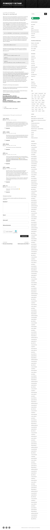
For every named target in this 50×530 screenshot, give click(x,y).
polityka (43, 100)
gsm (32, 96)
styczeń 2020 (33, 288)
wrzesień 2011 (33, 471)
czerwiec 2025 (33, 169)
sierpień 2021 (33, 253)
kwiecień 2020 (33, 282)
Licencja (32, 132)
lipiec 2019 (33, 299)
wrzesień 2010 (33, 493)
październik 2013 (34, 425)
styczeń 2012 (33, 463)
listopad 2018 (33, 313)
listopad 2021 (33, 247)
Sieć (32, 72)
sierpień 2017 (33, 341)
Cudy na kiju (33, 33)
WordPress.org (33, 87)
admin (33, 93)
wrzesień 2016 (33, 361)
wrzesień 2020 (33, 273)
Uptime (32, 26)
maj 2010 (32, 500)
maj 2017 (32, 346)
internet (39, 96)
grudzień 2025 (33, 158)
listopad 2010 (33, 489)
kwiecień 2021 (33, 260)
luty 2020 (32, 286)
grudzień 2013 (33, 421)
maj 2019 (32, 302)
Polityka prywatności (34, 137)
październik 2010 (34, 491)
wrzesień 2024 (33, 185)
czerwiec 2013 (33, 432)
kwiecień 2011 (33, 480)
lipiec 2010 (33, 496)
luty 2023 (32, 220)
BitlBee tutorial (33, 116)
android (36, 93)
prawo (39, 102)
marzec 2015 (33, 394)
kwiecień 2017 (33, 348)
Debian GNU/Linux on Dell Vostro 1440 (37, 118)
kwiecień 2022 (33, 238)
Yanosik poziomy (33, 130)
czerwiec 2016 (33, 366)
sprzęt (45, 107)
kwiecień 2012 (33, 458)
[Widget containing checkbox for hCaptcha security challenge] (10, 232)
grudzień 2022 (33, 224)
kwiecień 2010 (33, 502)
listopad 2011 (33, 467)
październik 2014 (34, 403)
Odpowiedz (8, 128)
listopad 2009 (33, 511)
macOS (32, 65)
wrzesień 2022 (33, 229)
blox (32, 95)
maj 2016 (32, 368)
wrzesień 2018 (33, 317)
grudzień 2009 (33, 509)
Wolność (32, 76)
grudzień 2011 (33, 465)
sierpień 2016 (33, 363)
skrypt (42, 107)
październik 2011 (33, 469)
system (36, 109)
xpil (31, 50)
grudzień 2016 (33, 355)
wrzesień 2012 (33, 449)
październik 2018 (34, 315)
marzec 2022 (33, 240)
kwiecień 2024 (33, 194)
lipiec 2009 (33, 518)
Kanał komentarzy (34, 85)
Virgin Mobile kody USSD (35, 126)
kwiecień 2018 (33, 326)
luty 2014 (32, 418)
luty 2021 (32, 264)
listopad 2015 (33, 379)
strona (33, 109)
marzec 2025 (33, 174)
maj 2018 (32, 324)
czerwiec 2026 (33, 147)
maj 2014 (32, 412)
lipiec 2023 (33, 211)
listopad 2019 (33, 291)
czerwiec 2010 (33, 498)
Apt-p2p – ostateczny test (8, 100)
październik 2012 (34, 447)
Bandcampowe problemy (35, 31)
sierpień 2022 (33, 231)
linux (13, 108)
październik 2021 (34, 249)
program (43, 102)
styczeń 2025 (33, 178)
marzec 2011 (33, 482)
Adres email (5, 220)
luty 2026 (32, 154)
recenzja (33, 105)
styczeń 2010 (33, 507)
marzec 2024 (33, 196)
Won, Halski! (33, 24)
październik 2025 (34, 161)
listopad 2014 (33, 401)
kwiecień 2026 (33, 150)
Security (32, 70)
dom (38, 95)
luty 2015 (32, 396)
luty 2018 (32, 330)
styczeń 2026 (33, 156)
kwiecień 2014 (33, 414)
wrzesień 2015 (33, 383)
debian (7, 108)
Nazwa (4, 215)
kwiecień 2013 (33, 436)
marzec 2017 (33, 350)
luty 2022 (32, 242)
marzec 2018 (33, 328)
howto (10, 108)
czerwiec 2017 (33, 344)
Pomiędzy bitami (12, 3)
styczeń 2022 (33, 244)
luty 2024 (32, 198)
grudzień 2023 (33, 202)
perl (40, 100)
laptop (33, 98)
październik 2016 (34, 359)
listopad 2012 (33, 445)
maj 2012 (32, 456)
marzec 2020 (33, 284)
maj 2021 (32, 258)
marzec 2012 (33, 460)
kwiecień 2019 (33, 304)
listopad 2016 (33, 357)
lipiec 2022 (33, 233)
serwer (33, 107)
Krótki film (32, 35)
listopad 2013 (33, 423)
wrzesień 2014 (33, 405)
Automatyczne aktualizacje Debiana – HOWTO (11, 101)
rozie (14, 12)
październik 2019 (34, 293)
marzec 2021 (33, 262)
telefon (40, 109)
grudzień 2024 (33, 180)
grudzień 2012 (33, 443)
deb (5, 108)
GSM (32, 59)
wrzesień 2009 (33, 515)
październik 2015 (34, 381)
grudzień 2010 (33, 487)
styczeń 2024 (33, 200)
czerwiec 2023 (33, 213)
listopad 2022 (33, 225)
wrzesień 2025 (33, 163)
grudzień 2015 (33, 377)
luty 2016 (32, 374)
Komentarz (5, 201)
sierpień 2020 (33, 275)
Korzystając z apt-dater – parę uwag (10, 95)
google (44, 95)
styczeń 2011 (33, 485)
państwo (36, 100)
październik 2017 (34, 337)
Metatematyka (33, 67)
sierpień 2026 (33, 143)
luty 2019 (32, 308)
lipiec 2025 (33, 167)
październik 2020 (34, 271)
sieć (39, 107)
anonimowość (41, 93)
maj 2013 (32, 434)
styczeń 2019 (33, 310)
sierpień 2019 (33, 297)
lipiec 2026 (33, 145)
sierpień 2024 (33, 187)
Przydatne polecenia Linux (35, 123)
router (40, 105)
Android (32, 56)
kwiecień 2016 (33, 370)
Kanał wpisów (33, 83)
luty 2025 (32, 176)
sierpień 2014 (33, 407)
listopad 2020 (33, 269)
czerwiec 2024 (33, 191)
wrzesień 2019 (33, 295)
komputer (42, 96)
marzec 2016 (33, 372)
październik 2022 (34, 227)
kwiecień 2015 (33, 392)
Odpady (32, 28)
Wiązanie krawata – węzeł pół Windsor (37, 128)
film (41, 95)
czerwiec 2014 (33, 410)
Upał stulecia (33, 37)
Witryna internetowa (7, 225)
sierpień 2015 (33, 385)
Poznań (33, 102)
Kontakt (32, 134)
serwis (36, 107)
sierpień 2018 (33, 319)
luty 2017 (32, 352)
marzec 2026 (33, 152)
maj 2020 (32, 280)
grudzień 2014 (33, 399)
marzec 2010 (33, 504)
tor (42, 109)
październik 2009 (34, 513)
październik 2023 (34, 205)
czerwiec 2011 (33, 476)
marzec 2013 (33, 438)
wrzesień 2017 (33, 339)
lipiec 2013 (33, 430)
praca (36, 102)
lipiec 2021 (33, 255)
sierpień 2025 (33, 165)
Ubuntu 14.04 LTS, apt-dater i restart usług (11, 97)
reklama (37, 105)
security (44, 105)
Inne (32, 61)
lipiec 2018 (33, 321)
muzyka (33, 100)
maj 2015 (32, 390)
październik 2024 (34, 183)
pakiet (16, 108)
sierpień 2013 (33, 429)
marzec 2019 (33, 306)
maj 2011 (32, 478)
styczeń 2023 (33, 222)
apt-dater (8, 23)
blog (45, 93)
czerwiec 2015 (33, 388)
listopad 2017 (33, 335)
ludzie (39, 98)
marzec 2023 (33, 218)
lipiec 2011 (33, 474)
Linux (32, 63)
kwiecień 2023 (33, 216)
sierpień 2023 (33, 209)
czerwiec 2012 (33, 454)
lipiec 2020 (33, 277)
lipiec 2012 (33, 452)
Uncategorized (33, 74)
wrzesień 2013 (33, 427)
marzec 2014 (33, 416)
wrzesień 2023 (33, 207)
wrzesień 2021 (33, 251)
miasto (42, 98)
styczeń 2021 (33, 266)
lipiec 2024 (33, 189)
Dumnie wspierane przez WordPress (34, 527)
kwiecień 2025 (33, 172)
